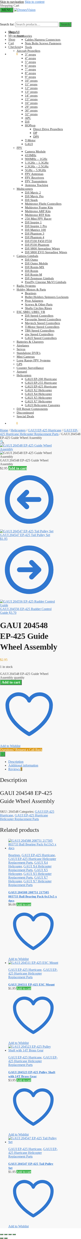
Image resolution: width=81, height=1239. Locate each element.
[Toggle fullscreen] (5, 1234)
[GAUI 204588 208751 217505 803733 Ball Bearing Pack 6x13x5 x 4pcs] (33, 848)
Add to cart (17, 468)
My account (16, 36)
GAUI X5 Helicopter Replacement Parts (30, 875)
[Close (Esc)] (14, 1234)
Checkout (14, 47)
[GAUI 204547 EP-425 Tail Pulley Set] (33, 1142)
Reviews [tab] (15, 769)
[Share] (10, 1234)
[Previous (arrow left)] (1, 1238)
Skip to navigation (12, 2)
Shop (11, 39)
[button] (2, 441)
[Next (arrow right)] (5, 1238)
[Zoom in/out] (1, 1234)
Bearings (14, 855)
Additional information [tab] (23, 765)
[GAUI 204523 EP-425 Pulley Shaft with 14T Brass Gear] (33, 1050)
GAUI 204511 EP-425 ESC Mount (31, 984)
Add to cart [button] (23, 904)
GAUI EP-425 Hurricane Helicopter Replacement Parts (39, 432)
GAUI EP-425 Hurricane (44, 430)
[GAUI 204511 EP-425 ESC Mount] (33, 962)
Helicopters (18, 430)
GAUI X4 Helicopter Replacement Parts (30, 868)
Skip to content (34, 2)
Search (65, 24)
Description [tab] (15, 761)
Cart (11, 43)
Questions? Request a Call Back (21, 749)
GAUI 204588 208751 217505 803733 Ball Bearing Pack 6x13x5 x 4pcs (32, 896)
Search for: (7, 24)
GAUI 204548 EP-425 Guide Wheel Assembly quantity (24, 675)
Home (4, 430)
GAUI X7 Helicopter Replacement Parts (30, 883)
